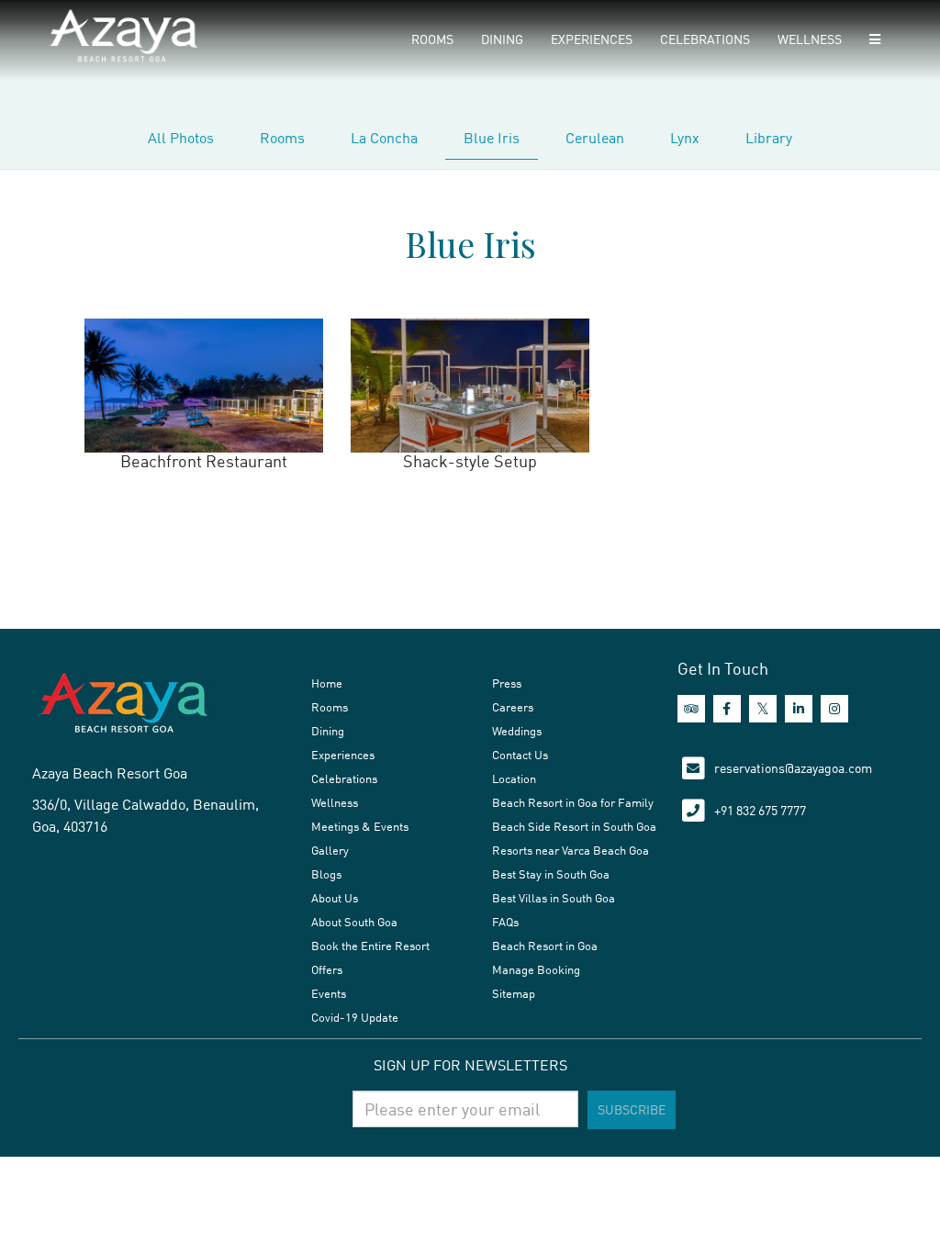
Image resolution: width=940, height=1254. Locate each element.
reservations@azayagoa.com (793, 768)
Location (514, 778)
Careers (512, 707)
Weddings (517, 730)
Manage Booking (536, 969)
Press (506, 683)
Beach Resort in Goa (545, 945)
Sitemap (513, 993)
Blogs (326, 874)
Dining (502, 39)
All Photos (181, 138)
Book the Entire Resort (370, 945)
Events (328, 993)
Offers (326, 969)
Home (326, 683)
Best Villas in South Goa (553, 897)
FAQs (505, 921)
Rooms (432, 39)
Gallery (330, 850)
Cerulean (594, 138)
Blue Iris (492, 138)
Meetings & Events (359, 826)
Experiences (591, 39)
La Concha (384, 138)
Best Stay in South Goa (551, 874)
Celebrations (705, 39)
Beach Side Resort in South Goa (574, 826)
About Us (334, 897)
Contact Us (520, 754)
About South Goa (354, 921)
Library (768, 138)
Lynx (684, 138)
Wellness (810, 39)
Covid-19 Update (354, 1017)
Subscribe (632, 1109)
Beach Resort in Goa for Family (573, 802)
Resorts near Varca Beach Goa (570, 850)
